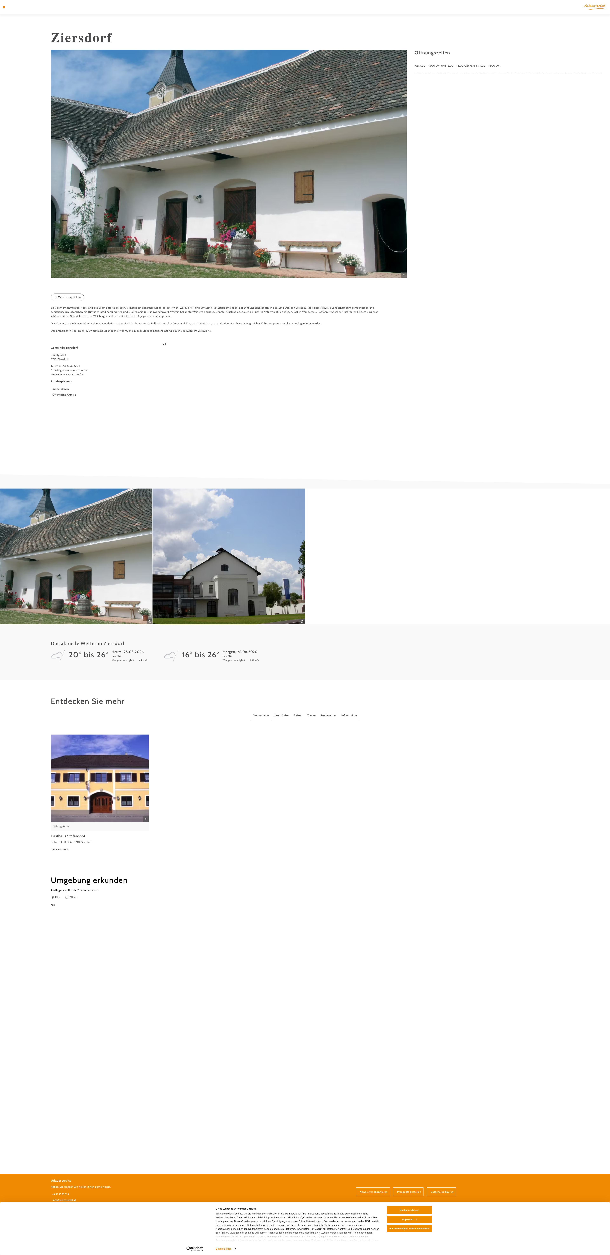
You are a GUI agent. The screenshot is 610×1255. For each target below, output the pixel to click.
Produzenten (329, 715)
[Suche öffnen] (22, 7)
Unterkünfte (281, 715)
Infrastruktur (349, 715)
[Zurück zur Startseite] (595, 7)
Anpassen (407, 1219)
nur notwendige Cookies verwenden (409, 1228)
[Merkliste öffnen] (17, 7)
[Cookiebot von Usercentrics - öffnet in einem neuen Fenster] (195, 1248)
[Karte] (13, 7)
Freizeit (298, 715)
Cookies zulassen (409, 1210)
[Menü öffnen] (4, 7)
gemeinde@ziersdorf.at (74, 370)
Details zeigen (223, 1248)
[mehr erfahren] (100, 793)
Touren (311, 715)
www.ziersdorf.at (73, 374)
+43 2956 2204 (70, 365)
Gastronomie (261, 715)
